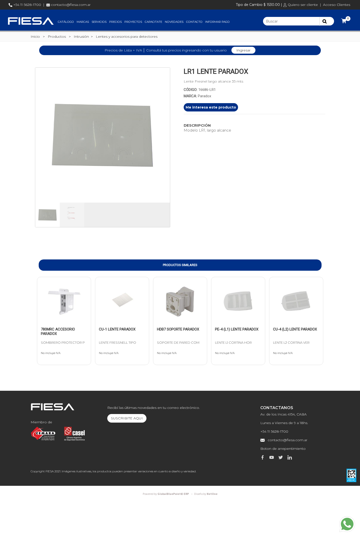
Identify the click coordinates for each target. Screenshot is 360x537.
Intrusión (81, 36)
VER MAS (54, 320)
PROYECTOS (133, 22)
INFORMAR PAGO (217, 22)
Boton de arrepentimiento (283, 448)
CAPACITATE (153, 22)
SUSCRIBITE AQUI (127, 418)
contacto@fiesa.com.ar (71, 4)
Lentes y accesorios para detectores (126, 36)
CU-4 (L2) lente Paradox (295, 329)
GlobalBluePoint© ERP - (168, 494)
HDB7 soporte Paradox (178, 329)
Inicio (35, 36)
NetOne (205, 494)
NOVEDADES (174, 22)
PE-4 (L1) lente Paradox (236, 329)
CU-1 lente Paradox (117, 329)
